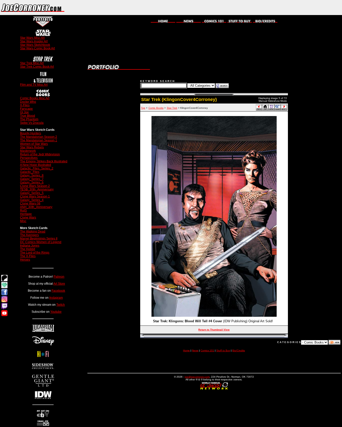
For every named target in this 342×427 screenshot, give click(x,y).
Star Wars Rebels (32, 147)
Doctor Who (28, 101)
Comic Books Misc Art (34, 98)
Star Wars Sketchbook (35, 45)
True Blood (27, 116)
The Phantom (29, 119)
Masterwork (28, 151)
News (195, 350)
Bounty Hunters (30, 133)
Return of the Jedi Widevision (40, 154)
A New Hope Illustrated (35, 165)
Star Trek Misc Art (32, 63)
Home (186, 350)
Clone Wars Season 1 (35, 196)
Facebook (58, 290)
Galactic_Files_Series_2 (36, 168)
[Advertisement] (283, 7)
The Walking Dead (32, 231)
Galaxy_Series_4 (32, 200)
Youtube (56, 311)
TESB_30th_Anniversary (37, 189)
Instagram (56, 297)
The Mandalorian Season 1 (38, 140)
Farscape (26, 109)
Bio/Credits (238, 350)
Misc (23, 221)
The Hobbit (27, 249)
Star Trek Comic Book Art (37, 66)
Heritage (26, 214)
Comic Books (155, 107)
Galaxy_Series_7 (32, 179)
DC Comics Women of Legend (40, 242)
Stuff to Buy (223, 350)
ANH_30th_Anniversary (36, 207)
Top (143, 107)
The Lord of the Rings (34, 252)
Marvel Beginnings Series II (38, 238)
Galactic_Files (29, 172)
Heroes (25, 259)
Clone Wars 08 (30, 203)
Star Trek (172, 107)
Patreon (59, 276)
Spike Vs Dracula (32, 123)
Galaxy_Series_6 (32, 182)
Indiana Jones (29, 245)
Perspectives (29, 158)
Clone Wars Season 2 (35, 186)
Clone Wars (28, 217)
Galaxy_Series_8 (32, 175)
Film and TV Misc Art (34, 84)
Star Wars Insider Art (34, 41)
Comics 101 (207, 350)
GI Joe (24, 112)
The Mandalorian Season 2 (38, 137)
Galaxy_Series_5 (32, 193)
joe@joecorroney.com (197, 376)
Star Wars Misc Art (32, 38)
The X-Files (28, 256)
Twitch (60, 304)
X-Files (25, 105)
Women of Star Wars (34, 144)
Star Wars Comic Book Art (37, 48)
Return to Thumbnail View (214, 329)
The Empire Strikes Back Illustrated (43, 161)
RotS (23, 210)
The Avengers (29, 235)
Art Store (59, 283)
